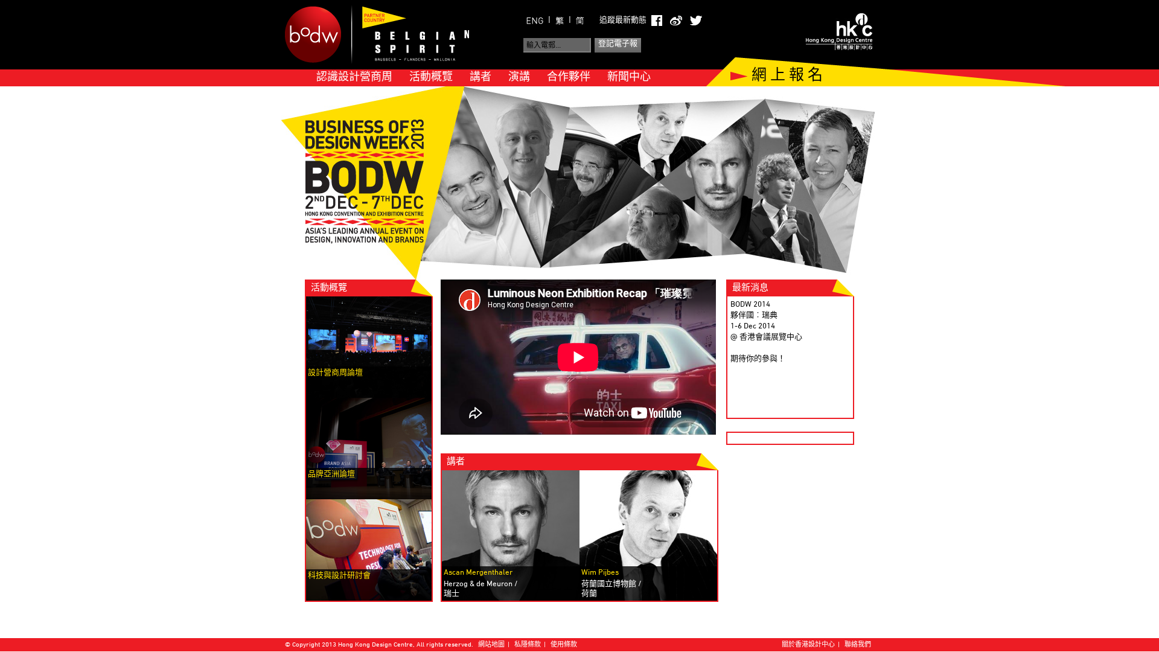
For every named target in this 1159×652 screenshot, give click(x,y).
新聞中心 (629, 77)
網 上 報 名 (787, 76)
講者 (480, 77)
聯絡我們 (858, 645)
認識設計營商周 (354, 77)
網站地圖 (491, 645)
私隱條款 (527, 645)
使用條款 (564, 645)
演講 (519, 77)
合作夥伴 (568, 77)
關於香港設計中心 (808, 645)
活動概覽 (431, 77)
